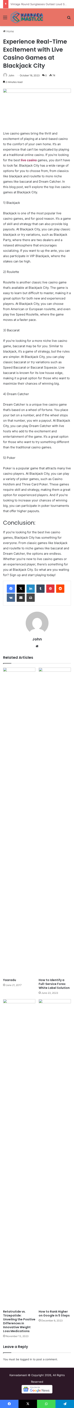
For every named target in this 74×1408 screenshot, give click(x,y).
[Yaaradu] (19, 822)
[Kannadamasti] (26, 17)
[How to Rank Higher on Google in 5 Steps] (55, 1153)
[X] (21, 589)
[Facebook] (11, 589)
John (11, 75)
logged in (26, 1359)
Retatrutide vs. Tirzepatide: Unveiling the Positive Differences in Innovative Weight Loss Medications (19, 1321)
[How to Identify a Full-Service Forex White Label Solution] (55, 822)
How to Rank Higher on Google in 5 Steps (54, 1313)
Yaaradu (9, 980)
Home (10, 31)
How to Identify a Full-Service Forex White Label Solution (54, 984)
